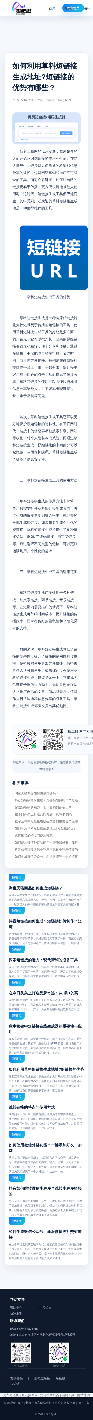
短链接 (70, 8)
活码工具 (68, 1395)
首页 (52, 8)
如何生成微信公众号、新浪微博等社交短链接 (46, 856)
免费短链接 (11, 1395)
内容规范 (45, 1307)
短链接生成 (29, 1395)
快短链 (15, 1383)
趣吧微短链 (42, 1378)
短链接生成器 (49, 1395)
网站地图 (83, 1395)
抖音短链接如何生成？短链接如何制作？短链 (46, 800)
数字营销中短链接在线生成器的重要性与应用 (46, 821)
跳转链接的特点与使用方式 (34, 835)
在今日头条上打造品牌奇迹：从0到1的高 (43, 814)
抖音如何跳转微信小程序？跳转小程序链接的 (46, 849)
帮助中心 (16, 1307)
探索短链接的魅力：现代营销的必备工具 (43, 807)
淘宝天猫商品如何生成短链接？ (37, 793)
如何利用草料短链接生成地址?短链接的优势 (46, 828)
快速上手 (16, 1313)
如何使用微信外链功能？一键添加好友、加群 (46, 842)
